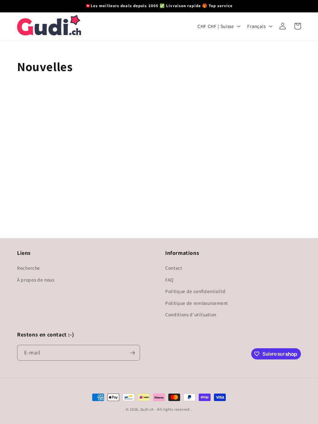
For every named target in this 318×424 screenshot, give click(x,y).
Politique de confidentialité (195, 291)
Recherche (28, 268)
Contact (173, 268)
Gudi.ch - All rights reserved (165, 409)
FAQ (169, 280)
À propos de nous (35, 280)
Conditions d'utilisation (190, 314)
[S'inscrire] (132, 353)
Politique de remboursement (196, 303)
